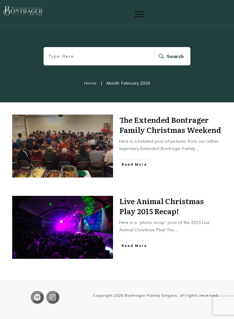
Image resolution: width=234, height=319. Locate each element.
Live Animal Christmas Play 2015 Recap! (161, 206)
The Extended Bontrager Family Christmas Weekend (170, 124)
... (198, 148)
